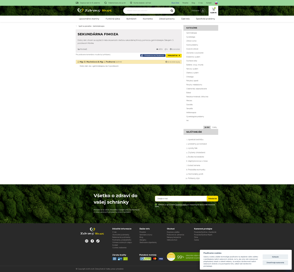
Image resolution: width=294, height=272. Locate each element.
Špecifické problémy (205, 19)
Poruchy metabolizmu (194, 85)
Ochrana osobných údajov (122, 242)
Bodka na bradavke (196, 157)
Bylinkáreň (131, 19)
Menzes (189, 100)
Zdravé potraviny (167, 19)
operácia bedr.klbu (195, 139)
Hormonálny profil (195, 174)
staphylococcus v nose (198, 161)
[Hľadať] (172, 10)
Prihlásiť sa (173, 55)
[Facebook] (98, 241)
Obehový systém (192, 73)
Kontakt (208, 3)
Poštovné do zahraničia (175, 235)
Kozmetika (148, 19)
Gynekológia (190, 37)
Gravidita (189, 105)
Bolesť (188, 93)
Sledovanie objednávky (148, 242)
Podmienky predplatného (121, 240)
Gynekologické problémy (195, 116)
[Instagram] (86, 241)
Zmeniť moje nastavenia (275, 262)
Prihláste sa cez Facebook (154, 55)
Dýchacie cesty (191, 61)
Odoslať (211, 199)
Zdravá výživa (191, 41)
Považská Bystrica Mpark (203, 235)
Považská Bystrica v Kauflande (205, 232)
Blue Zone (175, 3)
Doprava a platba (173, 232)
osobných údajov (181, 204)
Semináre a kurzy (146, 235)
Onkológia (190, 77)
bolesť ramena (194, 165)
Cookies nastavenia (119, 248)
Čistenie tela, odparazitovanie (196, 89)
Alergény (143, 240)
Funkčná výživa (113, 19)
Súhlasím (275, 257)
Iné (187, 120)
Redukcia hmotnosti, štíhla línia (197, 97)
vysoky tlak (192, 148)
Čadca (196, 240)
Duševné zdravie (192, 49)
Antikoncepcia (191, 112)
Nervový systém (192, 69)
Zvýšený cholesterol (196, 152)
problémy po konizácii (197, 144)
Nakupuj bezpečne (174, 237)
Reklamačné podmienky (121, 237)
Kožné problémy (192, 45)
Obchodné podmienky (120, 235)
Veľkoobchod (172, 240)
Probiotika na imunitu (196, 170)
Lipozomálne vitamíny (89, 19)
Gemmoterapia (191, 33)
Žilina (196, 237)
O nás (200, 3)
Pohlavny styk (194, 178)
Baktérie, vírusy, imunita (194, 65)
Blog (193, 3)
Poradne (185, 3)
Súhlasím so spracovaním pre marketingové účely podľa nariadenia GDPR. (185, 205)
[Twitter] (92, 241)
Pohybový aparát (192, 81)
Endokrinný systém (193, 57)
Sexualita (189, 108)
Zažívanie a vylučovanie (194, 53)
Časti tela (185, 19)
